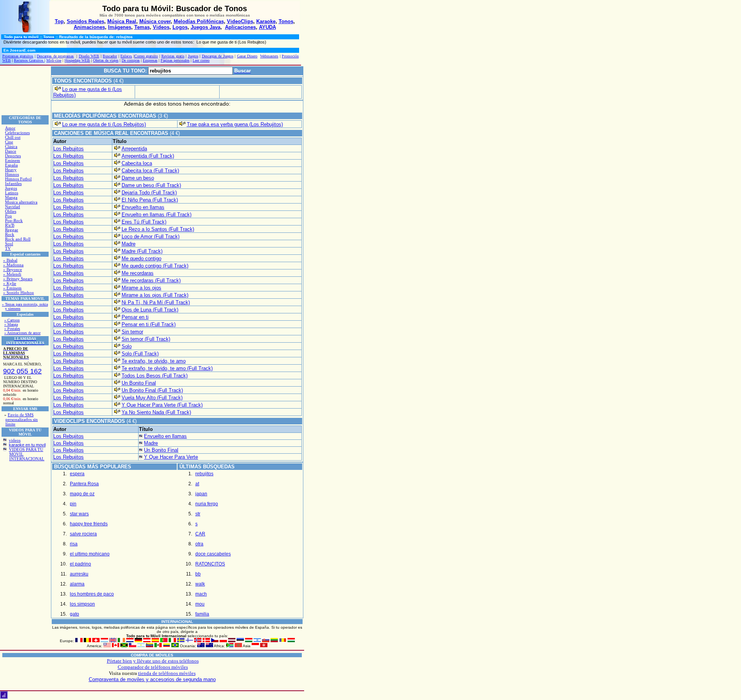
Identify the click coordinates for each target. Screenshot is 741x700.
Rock (9, 234)
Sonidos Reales (85, 21)
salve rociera (83, 534)
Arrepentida (134, 148)
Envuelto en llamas (143, 207)
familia (202, 614)
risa (74, 544)
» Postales (12, 328)
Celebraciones (17, 132)
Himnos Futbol (18, 179)
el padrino (80, 564)
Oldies (10, 211)
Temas (142, 27)
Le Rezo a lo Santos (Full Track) (158, 229)
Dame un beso (138, 178)
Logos (180, 27)
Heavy (11, 169)
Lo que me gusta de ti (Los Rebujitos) (104, 124)
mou (200, 604)
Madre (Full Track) (142, 251)
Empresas (150, 60)
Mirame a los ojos (141, 288)
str (197, 514)
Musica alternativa (21, 202)
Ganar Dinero (247, 56)
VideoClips (240, 21)
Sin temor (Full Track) (146, 339)
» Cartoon (12, 320)
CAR (200, 534)
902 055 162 (22, 371)
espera (77, 473)
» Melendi (12, 274)
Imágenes (119, 27)
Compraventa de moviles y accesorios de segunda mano (152, 679)
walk (200, 584)
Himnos (12, 174)
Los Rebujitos (68, 148)
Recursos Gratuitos (29, 60)
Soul (9, 243)
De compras (131, 60)
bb (198, 574)
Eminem (12, 160)
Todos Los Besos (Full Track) (155, 376)
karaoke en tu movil (27, 445)
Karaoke (266, 21)
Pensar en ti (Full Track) (149, 324)
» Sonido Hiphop (18, 292)
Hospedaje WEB (77, 60)
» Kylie (9, 283)
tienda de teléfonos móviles (167, 673)
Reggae (11, 229)
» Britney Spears (17, 278)
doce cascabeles (213, 554)
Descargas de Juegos (217, 56)
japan (201, 493)
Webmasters (269, 56)
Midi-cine (53, 60)
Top (59, 21)
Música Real (121, 21)
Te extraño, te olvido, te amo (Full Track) (167, 368)
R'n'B (9, 225)
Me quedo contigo (141, 258)
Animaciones (89, 27)
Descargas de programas (55, 56)
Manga (11, 197)
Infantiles (13, 183)
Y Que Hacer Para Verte (171, 457)
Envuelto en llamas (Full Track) (156, 214)
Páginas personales (175, 60)
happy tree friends (89, 524)
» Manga (11, 324)
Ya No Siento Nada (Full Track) (156, 412)
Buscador (110, 56)
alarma (77, 584)
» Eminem (12, 288)
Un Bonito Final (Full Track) (152, 390)
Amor (10, 128)
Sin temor (132, 332)
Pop (8, 216)
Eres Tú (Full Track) (144, 222)
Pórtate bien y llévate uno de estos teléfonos (153, 661)
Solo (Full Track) (140, 354)
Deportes (13, 155)
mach (201, 594)
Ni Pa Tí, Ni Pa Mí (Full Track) (156, 302)
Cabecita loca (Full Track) (150, 170)
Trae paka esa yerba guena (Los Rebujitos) (235, 124)
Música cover (155, 21)
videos (14, 440)
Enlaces (126, 56)
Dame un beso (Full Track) (151, 185)
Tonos (286, 21)
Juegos (193, 56)
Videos (161, 27)
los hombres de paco (92, 594)
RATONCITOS (210, 564)
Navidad (12, 206)
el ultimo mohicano (90, 554)
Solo (127, 346)
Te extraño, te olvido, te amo (154, 361)
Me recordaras (138, 273)
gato (74, 614)
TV (8, 248)
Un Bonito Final (139, 383)
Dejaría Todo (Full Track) (149, 192)
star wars (79, 514)
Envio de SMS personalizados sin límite (21, 419)
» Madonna (13, 264)
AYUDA (267, 27)
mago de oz (82, 493)
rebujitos (204, 473)
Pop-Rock (14, 220)
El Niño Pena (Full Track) (150, 200)
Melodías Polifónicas (199, 21)
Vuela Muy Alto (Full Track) (152, 397)
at (197, 483)
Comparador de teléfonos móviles (153, 667)
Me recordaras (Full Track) (151, 280)
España (11, 165)
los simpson (82, 604)
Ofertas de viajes (105, 60)
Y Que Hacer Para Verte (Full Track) (162, 405)
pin (73, 503)
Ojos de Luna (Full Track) (150, 310)
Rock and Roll (17, 239)
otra (199, 544)
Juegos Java (205, 27)
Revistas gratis (172, 56)
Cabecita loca (137, 163)
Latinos (11, 192)
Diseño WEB (89, 56)
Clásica (11, 146)
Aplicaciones (240, 27)
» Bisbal (10, 260)
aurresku (79, 574)
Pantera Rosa (84, 483)
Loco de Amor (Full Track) (150, 236)
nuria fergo (206, 503)
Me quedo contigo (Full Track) (155, 266)
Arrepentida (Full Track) (148, 156)
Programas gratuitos (17, 56)
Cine (9, 142)
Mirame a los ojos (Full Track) (155, 295)
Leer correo (201, 60)
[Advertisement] (25, 90)
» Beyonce (12, 269)
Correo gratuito (146, 56)
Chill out (12, 137)
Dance (10, 151)
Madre (128, 244)
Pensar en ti (135, 317)
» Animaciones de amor (22, 333)
